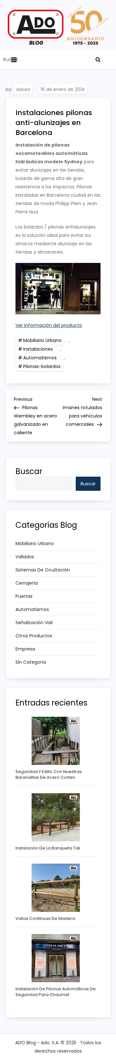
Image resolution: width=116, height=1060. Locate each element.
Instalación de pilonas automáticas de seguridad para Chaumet (55, 992)
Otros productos (33, 636)
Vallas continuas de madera (45, 918)
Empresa (25, 649)
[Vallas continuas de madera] (56, 888)
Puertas (24, 596)
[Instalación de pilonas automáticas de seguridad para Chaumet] (56, 958)
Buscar (28, 471)
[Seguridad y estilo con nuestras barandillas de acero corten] (56, 741)
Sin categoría (30, 662)
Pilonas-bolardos (42, 366)
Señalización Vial (34, 622)
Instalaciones (38, 349)
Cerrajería (26, 583)
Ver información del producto (48, 325)
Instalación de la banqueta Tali (47, 848)
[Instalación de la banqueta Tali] (56, 817)
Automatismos (40, 358)
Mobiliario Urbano (42, 340)
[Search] (98, 59)
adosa (23, 89)
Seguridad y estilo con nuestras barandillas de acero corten (48, 774)
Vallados (24, 556)
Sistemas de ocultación (42, 570)
